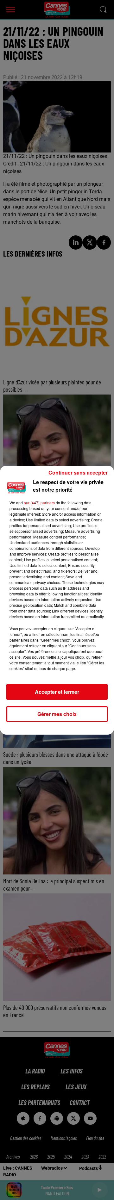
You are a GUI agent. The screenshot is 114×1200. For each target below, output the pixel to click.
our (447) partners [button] (39, 502)
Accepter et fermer (57, 691)
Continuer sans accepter (78, 472)
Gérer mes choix (57, 714)
